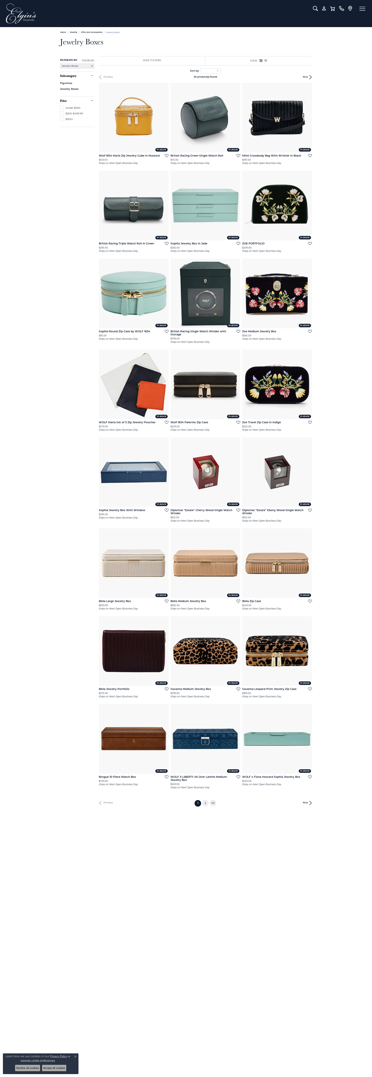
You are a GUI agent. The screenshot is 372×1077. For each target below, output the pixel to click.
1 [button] (199, 803)
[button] (315, 8)
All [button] (213, 803)
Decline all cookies (27, 1067)
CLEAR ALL (88, 60)
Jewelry (73, 32)
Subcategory (68, 75)
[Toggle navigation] (362, 9)
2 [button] (205, 803)
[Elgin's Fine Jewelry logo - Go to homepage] (156, 13)
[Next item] (164, 118)
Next (305, 77)
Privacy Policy (58, 1056)
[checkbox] (70, 108)
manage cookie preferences (38, 1060)
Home (63, 32)
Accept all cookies (54, 1067)
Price (63, 100)
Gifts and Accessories (91, 32)
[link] (341, 8)
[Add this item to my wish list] (165, 156)
